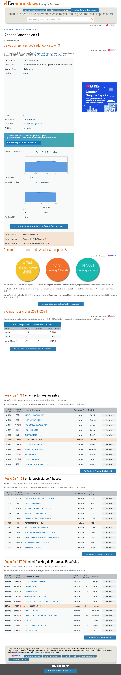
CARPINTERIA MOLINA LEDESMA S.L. (36, 581)
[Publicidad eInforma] (99, 111)
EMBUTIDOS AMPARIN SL (33, 503)
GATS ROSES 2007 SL (32, 430)
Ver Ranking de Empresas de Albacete (99, 554)
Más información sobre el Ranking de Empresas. (50, 55)
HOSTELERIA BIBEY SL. (32, 459)
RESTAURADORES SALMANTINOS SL (37, 464)
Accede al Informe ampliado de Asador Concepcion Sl (39, 226)
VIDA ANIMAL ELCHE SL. (32, 591)
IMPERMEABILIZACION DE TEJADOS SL (36, 596)
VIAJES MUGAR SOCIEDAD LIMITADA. (37, 513)
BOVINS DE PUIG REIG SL (32, 611)
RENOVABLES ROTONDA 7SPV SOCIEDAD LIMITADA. (42, 537)
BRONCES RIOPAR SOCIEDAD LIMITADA (38, 518)
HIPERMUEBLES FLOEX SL (33, 547)
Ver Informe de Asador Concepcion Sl (60, 671)
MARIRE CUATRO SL (31, 435)
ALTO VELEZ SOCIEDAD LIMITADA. (36, 415)
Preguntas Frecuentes (33, 656)
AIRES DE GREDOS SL (31, 631)
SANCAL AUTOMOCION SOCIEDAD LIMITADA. (40, 498)
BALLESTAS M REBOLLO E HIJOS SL (35, 626)
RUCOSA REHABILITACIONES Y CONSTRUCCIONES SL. (41, 601)
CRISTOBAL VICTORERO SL (33, 420)
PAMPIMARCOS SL (30, 586)
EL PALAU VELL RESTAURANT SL (35, 449)
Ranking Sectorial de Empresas (84, 10)
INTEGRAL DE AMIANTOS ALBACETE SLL (38, 508)
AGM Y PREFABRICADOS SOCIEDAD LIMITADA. (40, 533)
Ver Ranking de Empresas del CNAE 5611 (98, 471)
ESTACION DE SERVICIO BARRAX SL (37, 528)
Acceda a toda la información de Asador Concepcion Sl (60, 304)
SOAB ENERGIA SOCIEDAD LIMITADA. (37, 542)
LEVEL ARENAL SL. (31, 454)
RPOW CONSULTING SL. (31, 621)
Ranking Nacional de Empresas (34, 10)
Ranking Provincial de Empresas (58, 10)
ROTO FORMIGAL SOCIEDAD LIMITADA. (37, 425)
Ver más (109, 415)
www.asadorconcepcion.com (33, 124)
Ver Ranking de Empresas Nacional (100, 637)
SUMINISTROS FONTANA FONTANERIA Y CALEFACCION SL (42, 616)
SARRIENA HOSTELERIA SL (33, 444)
